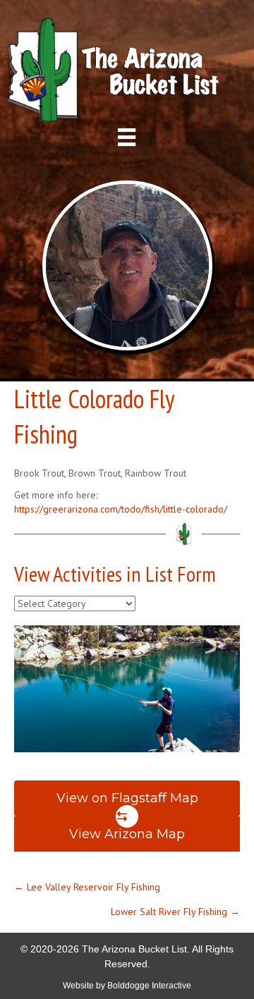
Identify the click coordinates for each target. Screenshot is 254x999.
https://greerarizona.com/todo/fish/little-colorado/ (120, 509)
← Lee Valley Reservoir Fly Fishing (87, 887)
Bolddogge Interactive (149, 986)
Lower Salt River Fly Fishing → (175, 911)
